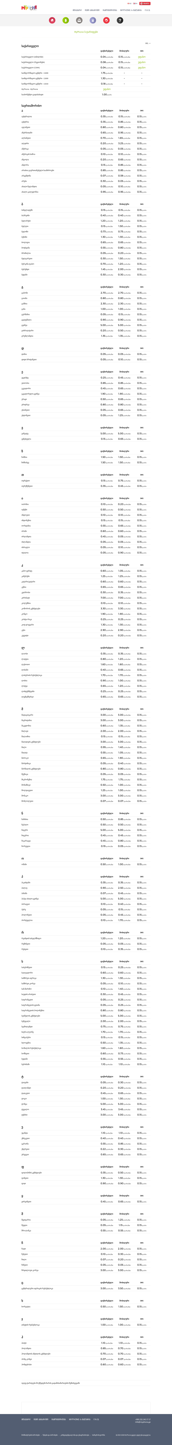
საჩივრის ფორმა (98, 1435)
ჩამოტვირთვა (110, 10)
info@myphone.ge (142, 1422)
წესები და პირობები (50, 1435)
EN (136, 3)
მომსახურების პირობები (31, 1435)
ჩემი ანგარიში (92, 10)
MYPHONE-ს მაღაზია (130, 10)
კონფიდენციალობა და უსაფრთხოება (75, 1435)
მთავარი (77, 10)
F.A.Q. (147, 10)
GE (130, 3)
